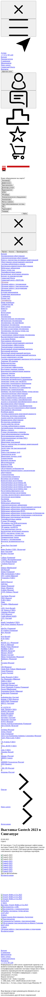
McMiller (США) (7, 649)
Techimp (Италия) (7, 730)
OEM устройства (7, 440)
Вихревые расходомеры (10, 479)
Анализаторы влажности (10, 477)
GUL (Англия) (6, 618)
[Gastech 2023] (6, 861)
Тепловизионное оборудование (13, 256)
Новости (4, 308)
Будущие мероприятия (9, 292)
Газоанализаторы (7, 474)
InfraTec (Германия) (8, 628)
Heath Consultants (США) (10, 622)
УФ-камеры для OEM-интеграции (14, 523)
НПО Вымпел (6, 764)
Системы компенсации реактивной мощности (18, 414)
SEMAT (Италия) (7, 711)
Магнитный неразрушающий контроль (16, 353)
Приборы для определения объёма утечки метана (19, 391)
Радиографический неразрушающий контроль (18, 355)
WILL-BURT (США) (9, 746)
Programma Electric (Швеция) (12, 691)
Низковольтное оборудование (12, 420)
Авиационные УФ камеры (11, 525)
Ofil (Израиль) (6, 667)
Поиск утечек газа (8, 270)
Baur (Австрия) (6, 551)
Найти (25, 213)
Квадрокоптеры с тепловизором (13, 535)
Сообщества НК (7, 304)
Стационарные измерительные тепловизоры (18, 335)
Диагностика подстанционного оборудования (18, 408)
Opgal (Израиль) (7, 671)
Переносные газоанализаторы (12, 389)
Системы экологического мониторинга (16, 495)
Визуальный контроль (9, 351)
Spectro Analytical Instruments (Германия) (16, 724)
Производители (7, 59)
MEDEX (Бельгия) (8, 651)
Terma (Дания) (6, 732)
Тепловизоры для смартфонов (12, 323)
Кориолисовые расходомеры (12, 481)
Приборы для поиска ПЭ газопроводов (16, 387)
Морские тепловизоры (9, 333)
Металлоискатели (7, 462)
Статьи (3, 310)
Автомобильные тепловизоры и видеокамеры (18, 428)
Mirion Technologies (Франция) (12, 657)
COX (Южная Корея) (9, 562)
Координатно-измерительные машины (15, 371)
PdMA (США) (6, 681)
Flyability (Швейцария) (9, 604)
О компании (5, 61)
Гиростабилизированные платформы (15, 434)
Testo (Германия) (7, 734)
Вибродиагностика (8, 363)
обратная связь (7, 71)
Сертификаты (6, 300)
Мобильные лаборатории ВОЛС (13, 511)
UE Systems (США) (8, 742)
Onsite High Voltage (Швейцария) (13, 669)
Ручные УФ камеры (8, 521)
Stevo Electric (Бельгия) (9, 726)
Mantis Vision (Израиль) (10, 647)
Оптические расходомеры (11, 497)
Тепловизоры (6, 317)
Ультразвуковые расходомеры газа (14, 485)
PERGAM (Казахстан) (9, 685)
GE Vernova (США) (8, 610)
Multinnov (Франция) (9, 659)
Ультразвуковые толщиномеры (12, 347)
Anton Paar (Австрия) (9, 545)
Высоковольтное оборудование (13, 404)
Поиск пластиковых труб (10, 452)
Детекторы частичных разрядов (13, 416)
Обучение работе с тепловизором (13, 284)
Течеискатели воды (8, 454)
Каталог (4, 57)
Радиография (6, 209)
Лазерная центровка (8, 365)
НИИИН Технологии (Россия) (12, 762)
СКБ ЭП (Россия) (7, 768)
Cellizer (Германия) (8, 558)
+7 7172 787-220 (7, 55)
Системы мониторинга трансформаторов (16, 406)
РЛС (3, 206)
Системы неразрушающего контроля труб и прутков (21, 359)
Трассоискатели (7, 446)
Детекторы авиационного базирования (16, 377)
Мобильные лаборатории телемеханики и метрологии (21, 515)
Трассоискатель (7, 185)
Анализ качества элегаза (10, 424)
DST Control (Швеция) (9, 576)
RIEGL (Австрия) (7, 703)
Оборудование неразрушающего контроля (17, 262)
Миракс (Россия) (7, 756)
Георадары (5, 450)
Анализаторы (6, 199)
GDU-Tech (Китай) (8, 608)
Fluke (3, 602)
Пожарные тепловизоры (10, 325)
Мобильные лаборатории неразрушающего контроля (21, 507)
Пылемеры (5, 499)
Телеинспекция (7, 458)
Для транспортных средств (11, 529)
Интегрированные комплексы (12, 436)
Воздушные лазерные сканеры (12, 369)
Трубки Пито (6, 501)
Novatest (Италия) (7, 663)
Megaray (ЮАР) (7, 653)
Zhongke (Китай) (7, 752)
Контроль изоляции (8, 460)
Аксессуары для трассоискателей (13, 448)
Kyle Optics (5, 639)
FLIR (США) (6, 600)
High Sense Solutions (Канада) (12, 624)
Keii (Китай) (5, 636)
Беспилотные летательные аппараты (15, 274)
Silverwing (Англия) (8, 719)
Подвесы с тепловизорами (11, 539)
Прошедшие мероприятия (11, 294)
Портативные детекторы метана (13, 385)
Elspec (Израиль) (7, 588)
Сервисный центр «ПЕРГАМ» (12, 280)
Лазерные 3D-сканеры (9, 361)
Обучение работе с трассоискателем (14, 286)
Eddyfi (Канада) (7, 582)
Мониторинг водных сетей (11, 456)
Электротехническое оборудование (14, 197)
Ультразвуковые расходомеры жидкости (16, 487)
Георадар (5, 211)
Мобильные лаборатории (10, 268)
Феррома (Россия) (8, 772)
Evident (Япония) (7, 590)
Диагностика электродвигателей (13, 396)
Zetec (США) (6, 750)
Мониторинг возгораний (10, 442)
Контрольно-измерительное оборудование (17, 266)
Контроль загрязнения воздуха (12, 541)
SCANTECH (6, 707)
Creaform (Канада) (8, 564)
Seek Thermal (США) (9, 709)
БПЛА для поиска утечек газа (12, 533)
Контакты (4, 69)
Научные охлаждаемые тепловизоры (15, 329)
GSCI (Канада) (6, 614)
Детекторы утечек (8, 187)
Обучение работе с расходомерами (14, 288)
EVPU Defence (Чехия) (9, 592)
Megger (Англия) (7, 655)
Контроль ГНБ (6, 464)
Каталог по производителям (11, 276)
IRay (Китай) (6, 632)
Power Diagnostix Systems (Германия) (15, 687)
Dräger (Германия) (8, 572)
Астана (3, 53)
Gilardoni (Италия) (8, 612)
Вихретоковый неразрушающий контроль (17, 349)
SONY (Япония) (7, 722)
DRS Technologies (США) (10, 574)
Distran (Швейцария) (9, 568)
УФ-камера (5, 195)
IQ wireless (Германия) (9, 630)
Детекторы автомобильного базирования (16, 379)
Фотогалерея (6, 313)
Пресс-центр (5, 65)
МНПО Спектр (7, 758)
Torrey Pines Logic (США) (10, 738)
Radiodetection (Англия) (10, 697)
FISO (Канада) (6, 598)
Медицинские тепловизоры (11, 321)
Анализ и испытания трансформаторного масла (19, 402)
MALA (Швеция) (7, 645)
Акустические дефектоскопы (12, 367)
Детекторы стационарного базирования (16, 383)
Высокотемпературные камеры (13, 337)
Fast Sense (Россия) (8, 596)
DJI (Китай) (5, 570)
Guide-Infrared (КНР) (9, 616)
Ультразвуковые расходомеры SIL (13, 483)
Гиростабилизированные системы (13, 204)
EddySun (4, 584)
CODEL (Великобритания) (11, 560)
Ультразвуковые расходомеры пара (14, 489)
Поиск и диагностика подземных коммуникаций (19, 260)
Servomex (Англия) (8, 717)
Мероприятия (6, 63)
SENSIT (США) (7, 715)
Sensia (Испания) (7, 713)
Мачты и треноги (7, 202)
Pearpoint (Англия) (8, 683)
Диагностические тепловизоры (13, 319)
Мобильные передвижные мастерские (15, 517)
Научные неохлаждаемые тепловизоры (16, 327)
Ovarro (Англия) (7, 673)
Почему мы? (5, 298)
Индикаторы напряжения (10, 422)
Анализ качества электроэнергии (13, 418)
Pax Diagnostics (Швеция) (10, 679)
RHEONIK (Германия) (9, 701)
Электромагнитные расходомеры (13, 493)
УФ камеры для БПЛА (9, 527)
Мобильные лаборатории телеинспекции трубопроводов (22, 513)
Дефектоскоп (6, 183)
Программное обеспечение (11, 341)
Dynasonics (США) (8, 578)
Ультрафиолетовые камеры (11, 272)
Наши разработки (7, 302)
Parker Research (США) (9, 677)
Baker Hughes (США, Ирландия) (13, 549)
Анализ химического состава (12, 357)
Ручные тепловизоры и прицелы (13, 432)
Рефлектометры (7, 466)
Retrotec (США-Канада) (10, 699)
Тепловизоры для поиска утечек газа (15, 331)
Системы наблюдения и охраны (13, 264)
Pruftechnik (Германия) (9, 693)
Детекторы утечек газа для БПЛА (13, 381)
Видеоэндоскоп (7, 190)
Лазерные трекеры (8, 373)
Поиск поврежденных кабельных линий (16, 398)
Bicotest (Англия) (7, 553)
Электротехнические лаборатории (14, 505)
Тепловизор (6, 180)
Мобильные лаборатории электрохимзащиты (18, 509)
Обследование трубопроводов (12, 468)
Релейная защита (7, 412)
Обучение (4, 282)
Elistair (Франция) (7, 586)
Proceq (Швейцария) (8, 689)
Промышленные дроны (10, 537)
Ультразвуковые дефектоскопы (12, 345)
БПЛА (4, 192)
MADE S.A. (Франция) (9, 643)
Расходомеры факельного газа (12, 491)
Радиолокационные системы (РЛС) (14, 438)
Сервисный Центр (8, 67)
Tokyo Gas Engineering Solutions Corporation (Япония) (21, 736)
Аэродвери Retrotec (8, 339)
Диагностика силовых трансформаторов (16, 400)
